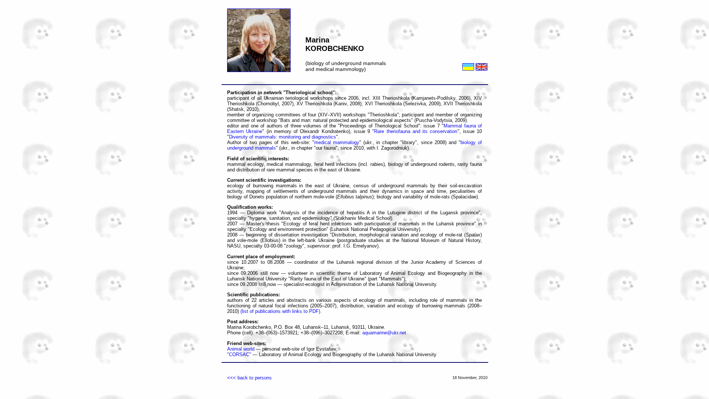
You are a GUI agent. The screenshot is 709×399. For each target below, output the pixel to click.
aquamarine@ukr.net (384, 332)
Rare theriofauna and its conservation (415, 131)
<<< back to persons (249, 378)
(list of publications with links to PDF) (280, 311)
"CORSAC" (239, 354)
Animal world (240, 349)
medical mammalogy (336, 142)
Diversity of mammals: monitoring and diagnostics (282, 137)
